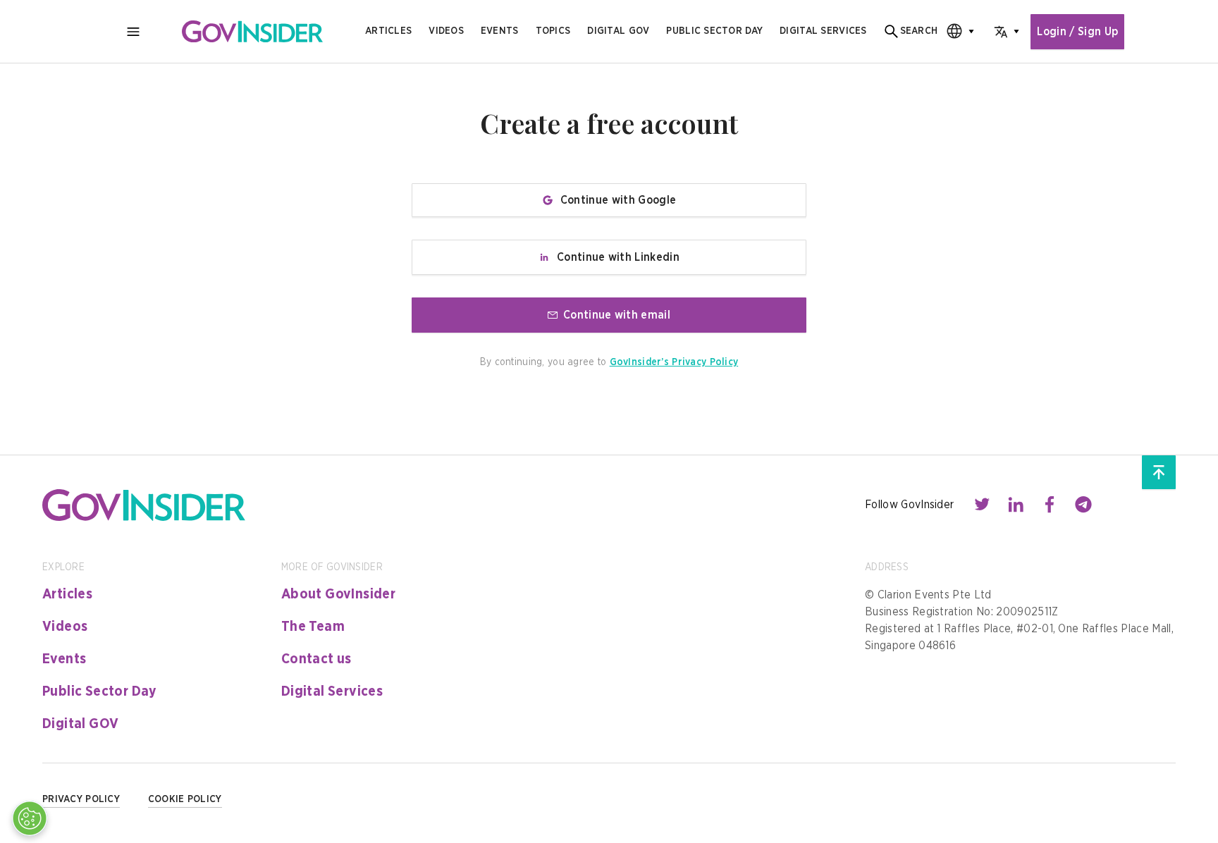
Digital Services (332, 691)
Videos (446, 31)
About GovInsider (338, 594)
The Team (313, 627)
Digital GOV (80, 724)
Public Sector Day (99, 691)
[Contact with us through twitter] (982, 504)
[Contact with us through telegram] (1083, 504)
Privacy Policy (81, 799)
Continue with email (616, 315)
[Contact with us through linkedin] (1015, 504)
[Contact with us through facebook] (1049, 504)
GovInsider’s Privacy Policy (674, 362)
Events (500, 31)
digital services (823, 31)
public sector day (714, 31)
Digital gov (618, 31)
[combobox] (955, 31)
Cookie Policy (185, 799)
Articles (388, 31)
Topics (553, 31)
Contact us (316, 659)
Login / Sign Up (1077, 31)
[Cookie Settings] (29, 818)
